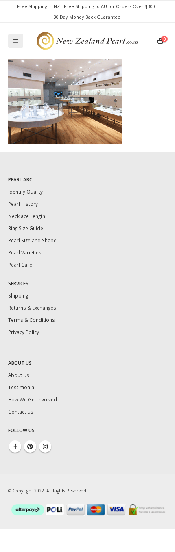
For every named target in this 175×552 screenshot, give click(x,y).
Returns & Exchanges (32, 307)
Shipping (18, 295)
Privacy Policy (23, 332)
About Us (18, 375)
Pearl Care (20, 264)
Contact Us (20, 411)
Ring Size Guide (25, 228)
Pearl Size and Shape (32, 240)
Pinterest (30, 446)
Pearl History (23, 204)
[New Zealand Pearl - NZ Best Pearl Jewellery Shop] (87, 41)
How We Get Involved (32, 399)
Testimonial (21, 387)
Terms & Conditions (31, 320)
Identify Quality (25, 191)
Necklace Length (26, 216)
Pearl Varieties (25, 252)
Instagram (45, 446)
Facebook (15, 446)
